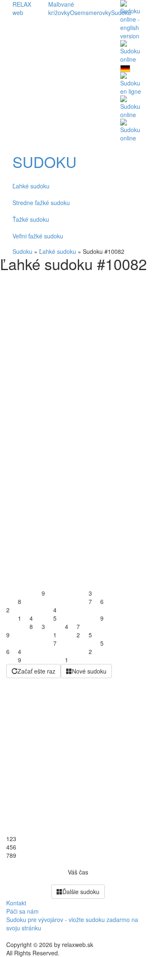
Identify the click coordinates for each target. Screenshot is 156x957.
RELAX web (21, 8)
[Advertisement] (78, 354)
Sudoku (22, 251)
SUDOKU (44, 161)
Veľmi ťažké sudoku (37, 236)
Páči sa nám (22, 911)
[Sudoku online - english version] (132, 19)
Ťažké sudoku (30, 219)
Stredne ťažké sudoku (41, 202)
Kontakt (16, 903)
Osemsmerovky (90, 12)
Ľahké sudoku (31, 186)
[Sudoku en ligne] (132, 83)
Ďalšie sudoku (80, 891)
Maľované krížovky (61, 8)
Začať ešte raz (36, 671)
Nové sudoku (89, 671)
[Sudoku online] (132, 51)
